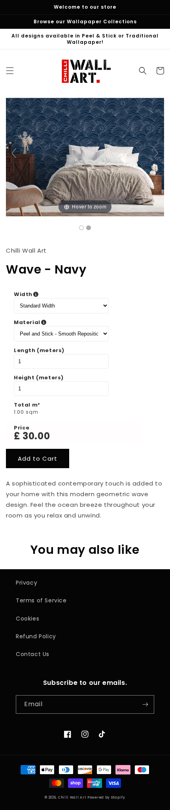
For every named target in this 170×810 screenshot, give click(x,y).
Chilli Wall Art (72, 797)
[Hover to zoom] (85, 156)
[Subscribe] (145, 704)
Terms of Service (41, 600)
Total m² (27, 405)
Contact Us (32, 654)
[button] (10, 70)
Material (67, 322)
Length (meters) (39, 350)
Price (22, 427)
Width (62, 294)
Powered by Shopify (106, 797)
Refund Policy (36, 636)
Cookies (27, 618)
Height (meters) (39, 377)
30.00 (36, 435)
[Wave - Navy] (81, 227)
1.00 (19, 412)
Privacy (26, 583)
